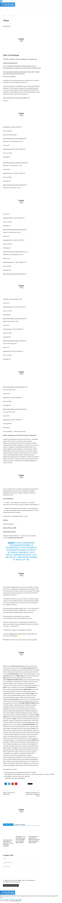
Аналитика (2, 899)
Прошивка (16, 899)
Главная (5, 15)
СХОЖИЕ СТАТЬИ (8, 824)
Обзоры (7, 899)
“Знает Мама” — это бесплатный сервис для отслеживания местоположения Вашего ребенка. (20, 839)
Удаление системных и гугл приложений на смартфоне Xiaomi (32, 794)
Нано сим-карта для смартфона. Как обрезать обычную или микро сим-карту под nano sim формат (34, 839)
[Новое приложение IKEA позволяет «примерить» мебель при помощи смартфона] (8, 833)
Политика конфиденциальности (29, 900)
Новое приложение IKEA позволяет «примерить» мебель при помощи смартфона (8, 843)
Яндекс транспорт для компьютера (9, 793)
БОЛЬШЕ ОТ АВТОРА (19, 824)
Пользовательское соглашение (45, 900)
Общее (11, 899)
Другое (20, 899)
